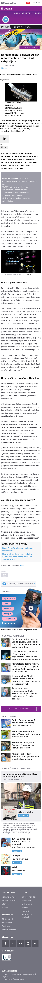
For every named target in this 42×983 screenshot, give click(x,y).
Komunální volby (9, 900)
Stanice (5, 904)
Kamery (38, 13)
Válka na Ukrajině (9, 897)
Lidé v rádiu (27, 904)
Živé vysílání (8, 619)
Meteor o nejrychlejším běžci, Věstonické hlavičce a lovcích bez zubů (26, 734)
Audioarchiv (27, 13)
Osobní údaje (16, 974)
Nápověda (26, 900)
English (5, 977)
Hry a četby (8, 598)
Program (16, 13)
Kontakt (25, 911)
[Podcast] (2, 147)
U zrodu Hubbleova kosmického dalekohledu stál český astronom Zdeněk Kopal (17, 556)
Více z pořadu (9, 717)
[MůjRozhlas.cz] (4, 80)
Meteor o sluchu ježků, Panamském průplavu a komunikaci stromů (23, 745)
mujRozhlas (6, 591)
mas (22, 566)
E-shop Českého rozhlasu (16, 769)
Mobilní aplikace (9, 930)
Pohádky (7, 608)
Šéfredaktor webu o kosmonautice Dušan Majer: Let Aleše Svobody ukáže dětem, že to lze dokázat (24, 693)
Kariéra (25, 907)
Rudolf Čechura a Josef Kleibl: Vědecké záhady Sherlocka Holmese (23, 722)
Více (28, 27)
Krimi (6, 603)
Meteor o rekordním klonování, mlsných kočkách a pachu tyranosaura (25, 756)
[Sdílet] (6, 147)
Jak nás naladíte (29, 897)
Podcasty (6, 926)
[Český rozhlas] (8, 3)
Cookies (5, 974)
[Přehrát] (4, 139)
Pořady (6, 614)
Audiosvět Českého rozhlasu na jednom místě (19, 630)
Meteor (4, 68)
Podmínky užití (29, 974)
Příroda (5, 27)
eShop (5, 907)
